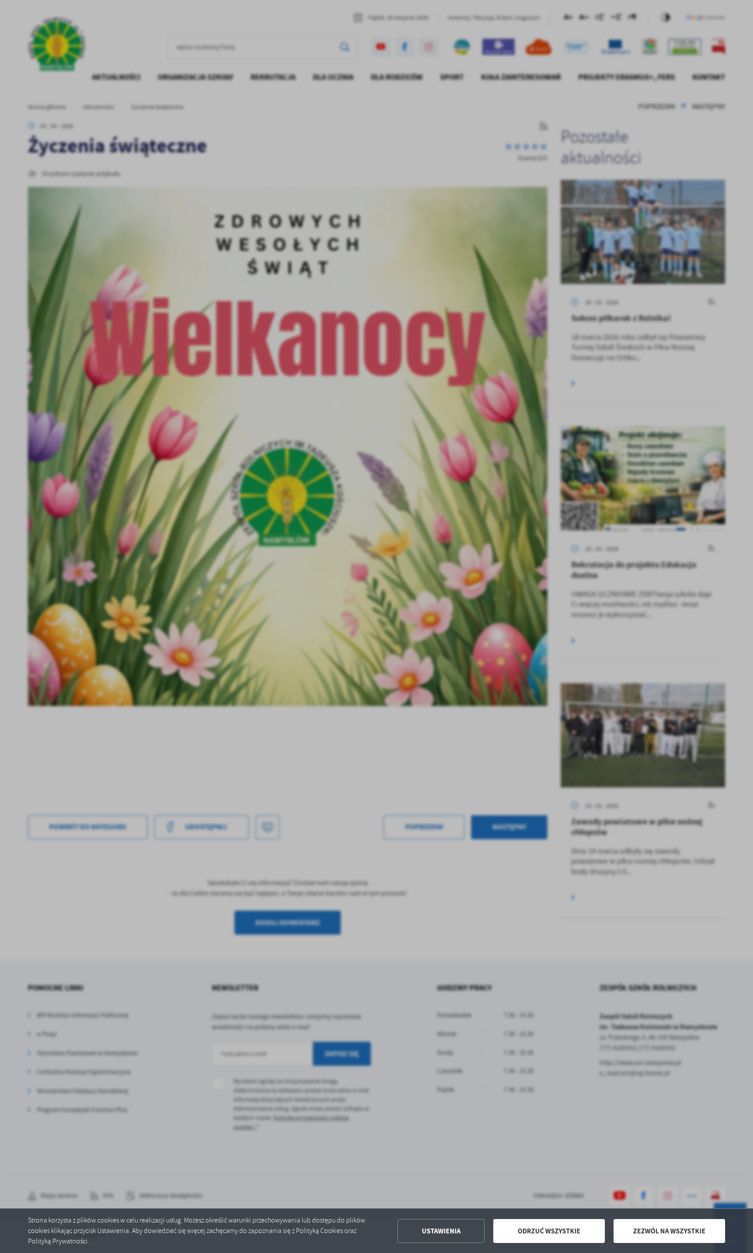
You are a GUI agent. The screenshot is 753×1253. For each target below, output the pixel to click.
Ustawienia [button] (441, 1231)
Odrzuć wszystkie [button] (549, 1231)
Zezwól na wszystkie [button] (669, 1231)
